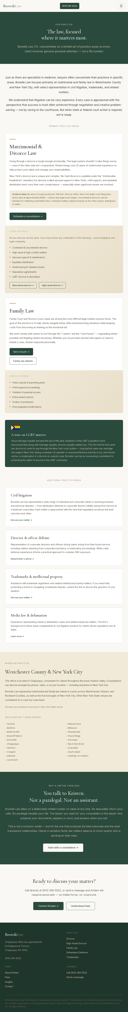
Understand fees (80, 905)
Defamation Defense (77, 952)
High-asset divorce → (52, 285)
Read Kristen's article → (22, 559)
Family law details (23, 361)
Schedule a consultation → (28, 216)
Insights (9, 982)
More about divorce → (23, 285)
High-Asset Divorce (76, 943)
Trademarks (72, 957)
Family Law (72, 948)
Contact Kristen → (48, 905)
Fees (7, 977)
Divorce (70, 938)
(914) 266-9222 (69, 6)
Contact (9, 986)
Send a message (75, 977)
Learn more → (17, 636)
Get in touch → (21, 351)
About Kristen (12, 972)
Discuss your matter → (21, 520)
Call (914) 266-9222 (76, 972)
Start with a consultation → (63, 847)
